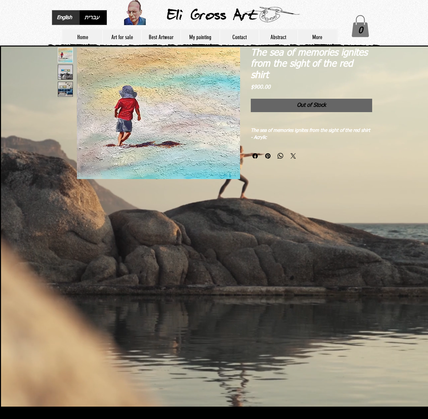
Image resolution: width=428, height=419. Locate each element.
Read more (262, 145)
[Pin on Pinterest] (268, 163)
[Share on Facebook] (255, 163)
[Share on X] (293, 163)
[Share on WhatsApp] (281, 163)
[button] (360, 26)
